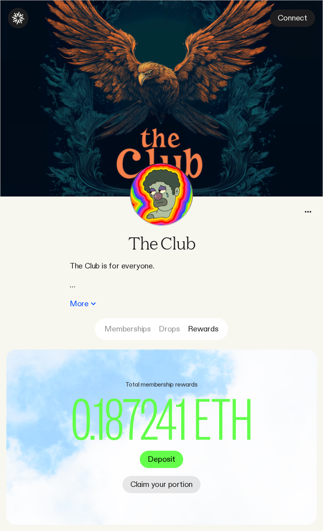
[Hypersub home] (18, 18)
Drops (169, 329)
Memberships (127, 329)
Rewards (203, 329)
